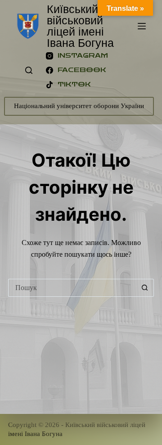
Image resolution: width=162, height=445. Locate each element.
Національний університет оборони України (79, 105)
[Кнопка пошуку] (145, 288)
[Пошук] (28, 70)
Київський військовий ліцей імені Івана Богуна (80, 26)
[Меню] (142, 26)
